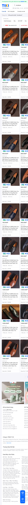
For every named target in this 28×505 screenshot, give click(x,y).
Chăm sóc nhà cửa (11, 478)
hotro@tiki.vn (14, 426)
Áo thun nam (24, 467)
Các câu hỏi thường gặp (8, 412)
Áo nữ (23, 458)
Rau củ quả (7, 471)
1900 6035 (8, 443)
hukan (13, 450)
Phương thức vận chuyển (8, 417)
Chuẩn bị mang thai (10, 465)
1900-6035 (8, 409)
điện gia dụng (16, 8)
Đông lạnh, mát (12, 472)
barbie (22, 449)
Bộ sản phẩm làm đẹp (11, 496)
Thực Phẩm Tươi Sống (8, 468)
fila (19, 450)
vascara (4, 449)
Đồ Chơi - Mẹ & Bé (7, 457)
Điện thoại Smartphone (8, 482)
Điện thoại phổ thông (9, 483)
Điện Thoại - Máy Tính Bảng (10, 480)
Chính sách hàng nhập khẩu (9, 425)
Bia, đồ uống (7, 474)
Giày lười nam (24, 486)
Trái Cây (4, 469)
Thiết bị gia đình (14, 501)
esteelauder (12, 449)
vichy (16, 450)
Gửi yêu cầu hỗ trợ (7, 414)
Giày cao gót (24, 478)
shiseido (5, 450)
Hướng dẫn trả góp (7, 423)
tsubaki (22, 450)
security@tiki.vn (13, 428)
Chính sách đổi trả (7, 421)
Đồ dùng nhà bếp (6, 501)
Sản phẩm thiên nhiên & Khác (10, 493)
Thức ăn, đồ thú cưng (9, 477)
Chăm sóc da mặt (7, 488)
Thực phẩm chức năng (10, 490)
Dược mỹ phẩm (15, 497)
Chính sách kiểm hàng (7, 419)
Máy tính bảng (9, 484)
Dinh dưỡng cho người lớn (10, 463)
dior (8, 449)
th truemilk (18, 449)
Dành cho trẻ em (9, 475)
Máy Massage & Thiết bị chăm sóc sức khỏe (11, 492)
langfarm (9, 450)
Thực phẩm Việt (14, 471)
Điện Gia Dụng (6, 499)
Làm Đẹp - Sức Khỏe (8, 487)
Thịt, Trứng (9, 469)
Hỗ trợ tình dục (14, 496)
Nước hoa (8, 496)
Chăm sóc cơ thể (9, 491)
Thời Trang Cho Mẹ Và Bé (8, 458)
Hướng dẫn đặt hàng (7, 416)
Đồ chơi (16, 458)
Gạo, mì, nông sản (10, 473)
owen (26, 449)
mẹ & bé (26, 8)
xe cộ (21, 8)
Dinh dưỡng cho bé (9, 462)
